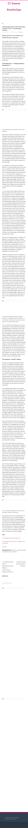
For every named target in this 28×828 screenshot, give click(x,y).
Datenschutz (13, 819)
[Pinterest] (18, 556)
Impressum (7, 819)
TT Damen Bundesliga (14, 6)
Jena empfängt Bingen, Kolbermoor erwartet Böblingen (21, 564)
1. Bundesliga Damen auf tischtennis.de (11, 538)
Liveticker (4, 546)
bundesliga (20, 32)
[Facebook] (12, 556)
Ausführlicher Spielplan (7, 583)
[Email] (24, 556)
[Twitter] (15, 556)
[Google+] (21, 556)
